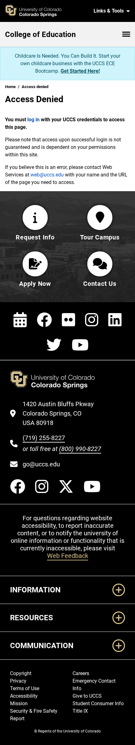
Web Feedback (67, 555)
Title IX (80, 711)
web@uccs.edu (47, 175)
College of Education (40, 34)
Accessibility (24, 696)
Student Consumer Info (98, 703)
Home (10, 86)
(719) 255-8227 (44, 438)
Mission (19, 703)
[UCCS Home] (44, 11)
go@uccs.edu (41, 464)
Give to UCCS (87, 696)
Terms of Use (24, 688)
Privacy (18, 681)
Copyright (20, 673)
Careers (81, 673)
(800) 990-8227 (80, 449)
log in (33, 120)
